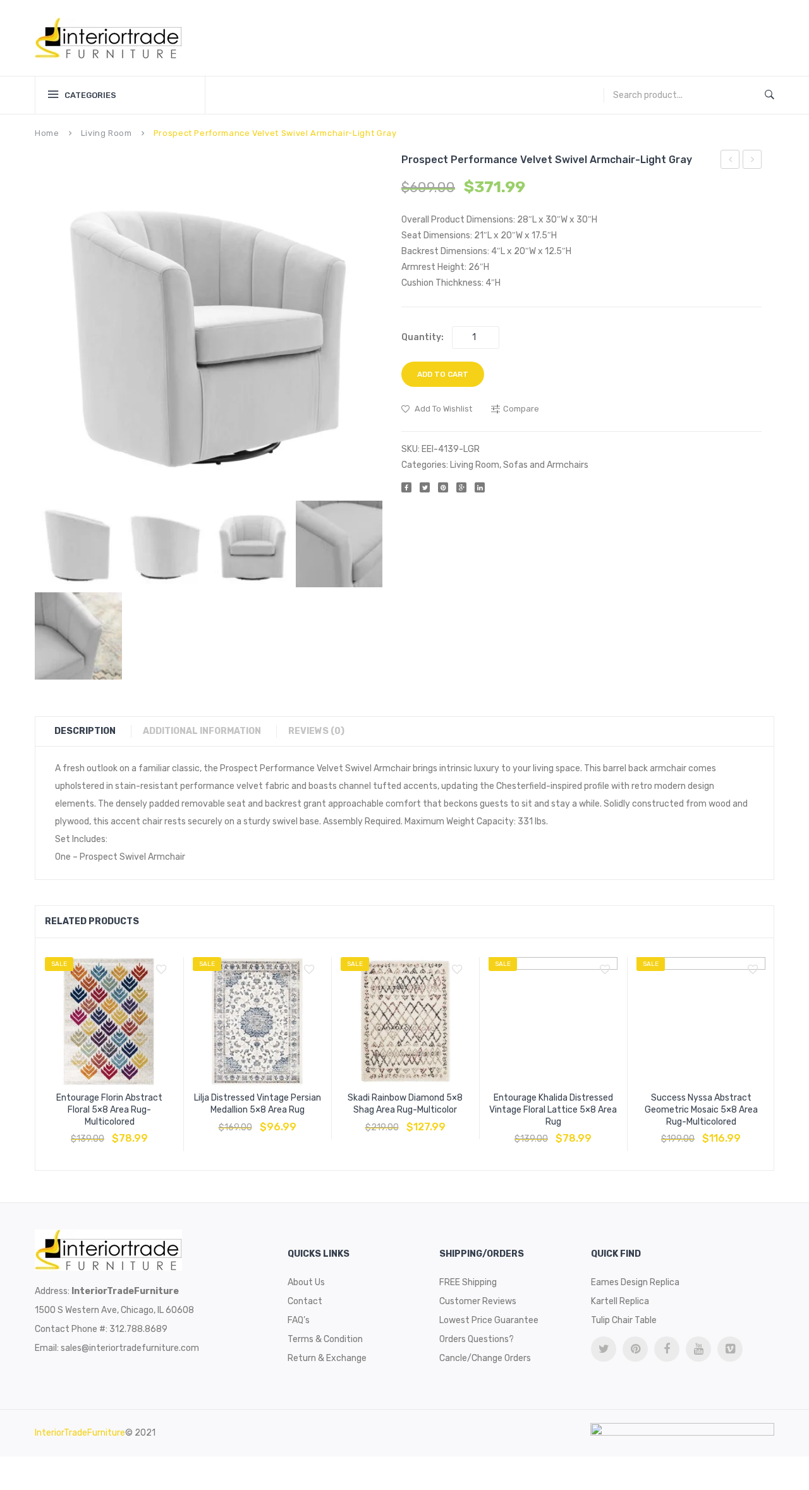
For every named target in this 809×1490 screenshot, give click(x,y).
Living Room (106, 133)
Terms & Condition (325, 1339)
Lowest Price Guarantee (488, 1320)
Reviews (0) (316, 731)
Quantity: (422, 337)
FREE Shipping (468, 1282)
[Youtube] (698, 1349)
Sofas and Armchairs (545, 465)
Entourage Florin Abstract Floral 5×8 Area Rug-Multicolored (109, 1109)
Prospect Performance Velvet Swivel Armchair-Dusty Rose (752, 161)
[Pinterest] (443, 487)
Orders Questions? (476, 1339)
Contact (305, 1301)
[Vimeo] (730, 1349)
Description (85, 731)
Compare (109, 1132)
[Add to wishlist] (161, 969)
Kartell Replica (620, 1301)
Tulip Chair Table (624, 1320)
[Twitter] (425, 487)
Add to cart (442, 374)
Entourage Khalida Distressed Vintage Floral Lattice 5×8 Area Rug (553, 1109)
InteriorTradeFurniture (80, 1432)
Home (47, 133)
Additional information (202, 731)
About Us (306, 1282)
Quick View (139, 1132)
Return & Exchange (327, 1358)
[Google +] (461, 487)
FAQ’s (299, 1320)
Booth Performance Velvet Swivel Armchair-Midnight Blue (730, 161)
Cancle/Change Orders (485, 1358)
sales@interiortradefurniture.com (130, 1348)
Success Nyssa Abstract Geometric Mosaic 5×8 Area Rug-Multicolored (701, 1109)
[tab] (91, 731)
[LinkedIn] (480, 487)
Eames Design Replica (635, 1282)
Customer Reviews (477, 1301)
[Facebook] (406, 487)
